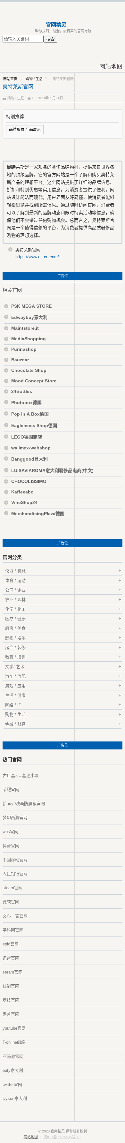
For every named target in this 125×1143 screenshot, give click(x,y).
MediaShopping (28, 338)
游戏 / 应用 (15, 685)
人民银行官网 (15, 873)
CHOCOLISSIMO (28, 481)
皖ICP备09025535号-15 (62, 1137)
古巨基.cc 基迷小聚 (21, 775)
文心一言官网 (15, 916)
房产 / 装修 (15, 647)
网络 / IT (13, 705)
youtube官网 (14, 1028)
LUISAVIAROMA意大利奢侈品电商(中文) (52, 470)
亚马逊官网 (13, 1056)
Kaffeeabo (22, 491)
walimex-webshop (31, 447)
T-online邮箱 (14, 1042)
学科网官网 (13, 930)
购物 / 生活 (34, 79)
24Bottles (21, 391)
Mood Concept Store (33, 380)
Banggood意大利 (29, 459)
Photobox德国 (26, 402)
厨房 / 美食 (15, 628)
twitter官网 (12, 1084)
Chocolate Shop (28, 370)
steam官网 (12, 887)
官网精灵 (56, 24)
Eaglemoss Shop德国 (34, 425)
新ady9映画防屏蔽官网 (24, 803)
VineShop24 (24, 502)
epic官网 (11, 944)
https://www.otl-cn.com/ (37, 256)
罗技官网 (11, 1000)
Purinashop (24, 349)
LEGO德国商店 (26, 437)
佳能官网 (11, 986)
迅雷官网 (11, 958)
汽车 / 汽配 (15, 676)
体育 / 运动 (15, 580)
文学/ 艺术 (14, 666)
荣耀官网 (11, 789)
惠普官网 (11, 1014)
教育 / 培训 (15, 657)
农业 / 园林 (15, 599)
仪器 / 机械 (15, 570)
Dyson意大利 (15, 1098)
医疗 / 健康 (15, 618)
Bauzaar (20, 359)
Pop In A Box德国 (30, 414)
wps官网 (10, 831)
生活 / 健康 (15, 695)
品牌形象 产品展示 (25, 129)
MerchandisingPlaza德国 (37, 513)
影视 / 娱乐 (15, 637)
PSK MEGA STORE (31, 306)
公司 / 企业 (15, 590)
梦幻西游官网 (15, 817)
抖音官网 (11, 845)
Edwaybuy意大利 (29, 317)
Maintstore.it (25, 328)
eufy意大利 (13, 1070)
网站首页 (10, 79)
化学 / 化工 (15, 609)
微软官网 (11, 901)
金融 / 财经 (15, 724)
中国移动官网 (15, 859)
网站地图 (110, 67)
